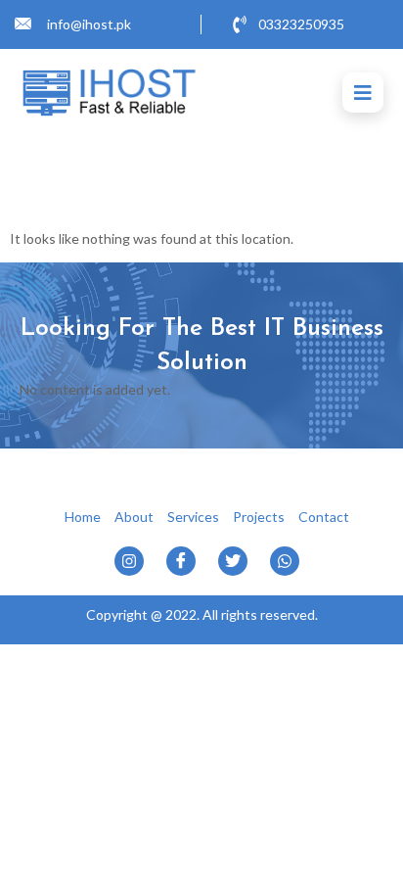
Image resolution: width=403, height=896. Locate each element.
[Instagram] (129, 561)
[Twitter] (232, 561)
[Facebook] (181, 561)
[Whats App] (284, 561)
